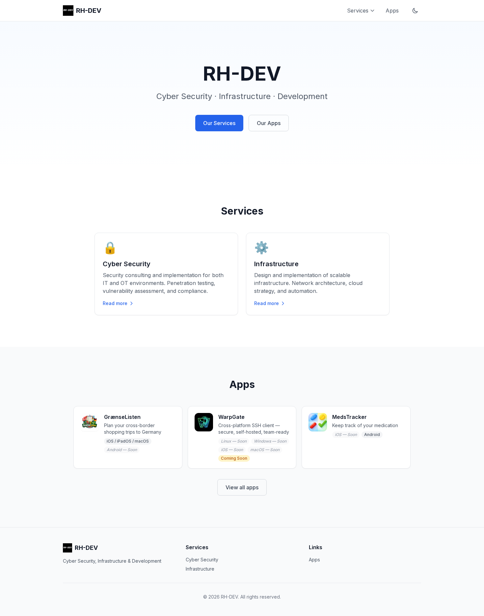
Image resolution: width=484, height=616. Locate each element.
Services (357, 10)
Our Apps (269, 123)
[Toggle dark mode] (415, 10)
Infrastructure (200, 569)
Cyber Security (202, 559)
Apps (392, 10)
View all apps (242, 487)
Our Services (219, 123)
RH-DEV (88, 10)
